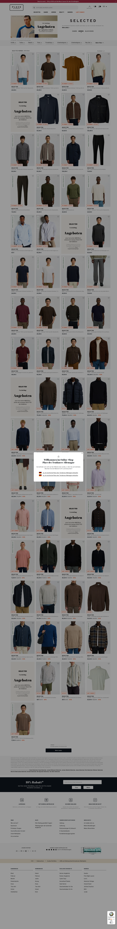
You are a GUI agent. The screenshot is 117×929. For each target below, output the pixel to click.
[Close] (82, 453)
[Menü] (114, 912)
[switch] (111, 922)
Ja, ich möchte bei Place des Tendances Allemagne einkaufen (60, 472)
